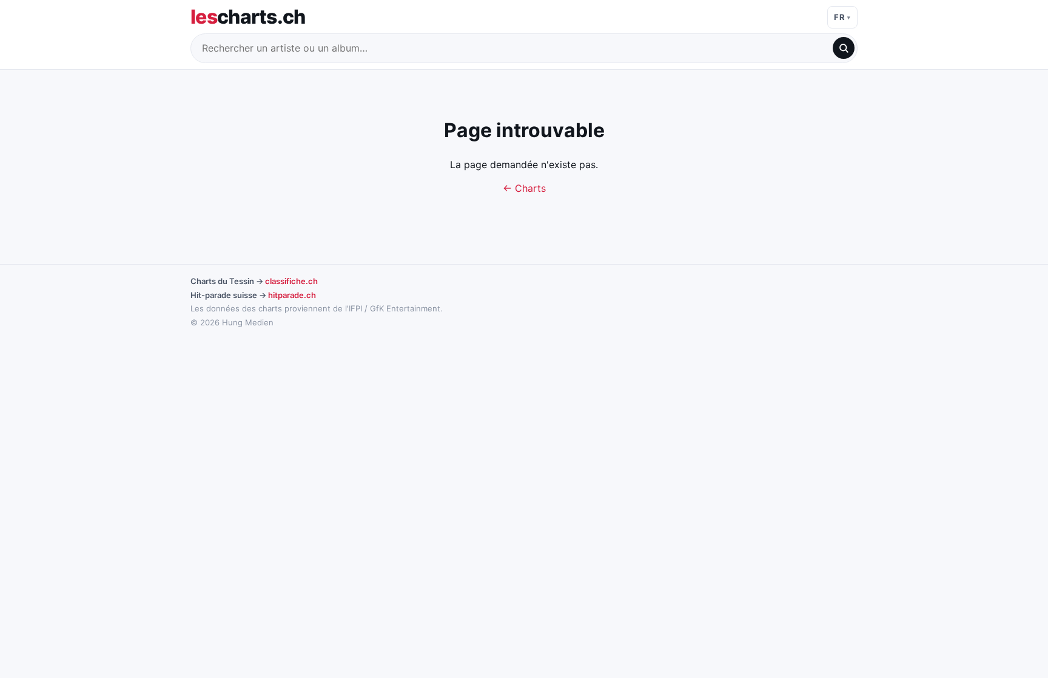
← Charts (524, 188)
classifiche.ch (291, 281)
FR (839, 17)
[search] (844, 48)
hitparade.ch (292, 295)
